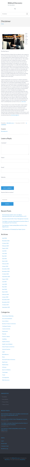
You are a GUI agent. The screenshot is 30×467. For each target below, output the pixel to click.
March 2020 (5, 291)
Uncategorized (5, 377)
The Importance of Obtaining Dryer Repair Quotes (13, 229)
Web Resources (5, 380)
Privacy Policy (5, 402)
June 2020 (4, 284)
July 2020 (4, 281)
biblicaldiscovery (10, 123)
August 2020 (5, 279)
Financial (4, 334)
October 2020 (5, 274)
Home (2, 23)
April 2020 (4, 289)
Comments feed (4, 446)
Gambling (4, 339)
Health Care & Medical (7, 344)
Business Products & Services (9, 323)
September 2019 (6, 307)
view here (23, 101)
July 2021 (4, 251)
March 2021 (5, 261)
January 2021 (5, 266)
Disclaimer (4, 396)
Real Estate (4, 362)
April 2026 (4, 238)
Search (7, 204)
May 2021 (4, 256)
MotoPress (7, 459)
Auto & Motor (5, 321)
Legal (3, 351)
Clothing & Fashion (6, 326)
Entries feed (4, 443)
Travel (3, 375)
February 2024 (5, 245)
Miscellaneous (4, 131)
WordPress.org (4, 448)
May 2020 (4, 286)
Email (2, 167)
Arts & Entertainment (7, 318)
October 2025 (5, 243)
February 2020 (5, 294)
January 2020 (5, 297)
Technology (5, 372)
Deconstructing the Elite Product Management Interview (15, 218)
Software (4, 367)
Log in (2, 441)
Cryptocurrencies (6, 328)
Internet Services (6, 349)
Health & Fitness (6, 341)
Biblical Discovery (16, 458)
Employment (5, 331)
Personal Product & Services (8, 359)
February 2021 (5, 263)
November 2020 (5, 271)
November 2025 (5, 240)
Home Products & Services (8, 346)
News (3, 357)
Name (2, 157)
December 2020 (5, 268)
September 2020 (6, 276)
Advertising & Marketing (7, 316)
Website (3, 177)
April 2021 (4, 258)
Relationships (5, 364)
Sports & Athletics (6, 369)
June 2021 (4, 253)
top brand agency (15, 115)
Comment (3, 143)
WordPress (22, 459)
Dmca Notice (5, 399)
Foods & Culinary (6, 336)
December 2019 (5, 299)
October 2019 (5, 304)
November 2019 (5, 302)
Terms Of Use (5, 404)
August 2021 (5, 248)
